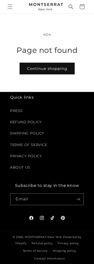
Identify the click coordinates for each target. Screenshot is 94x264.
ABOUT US (20, 167)
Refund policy (42, 243)
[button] (10, 6)
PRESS (16, 110)
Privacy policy (68, 243)
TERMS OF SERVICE (28, 145)
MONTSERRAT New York (43, 237)
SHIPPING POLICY (27, 133)
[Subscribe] (77, 199)
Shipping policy (64, 250)
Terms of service (35, 250)
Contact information (49, 258)
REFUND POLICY (26, 122)
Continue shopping (47, 68)
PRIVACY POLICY (26, 156)
